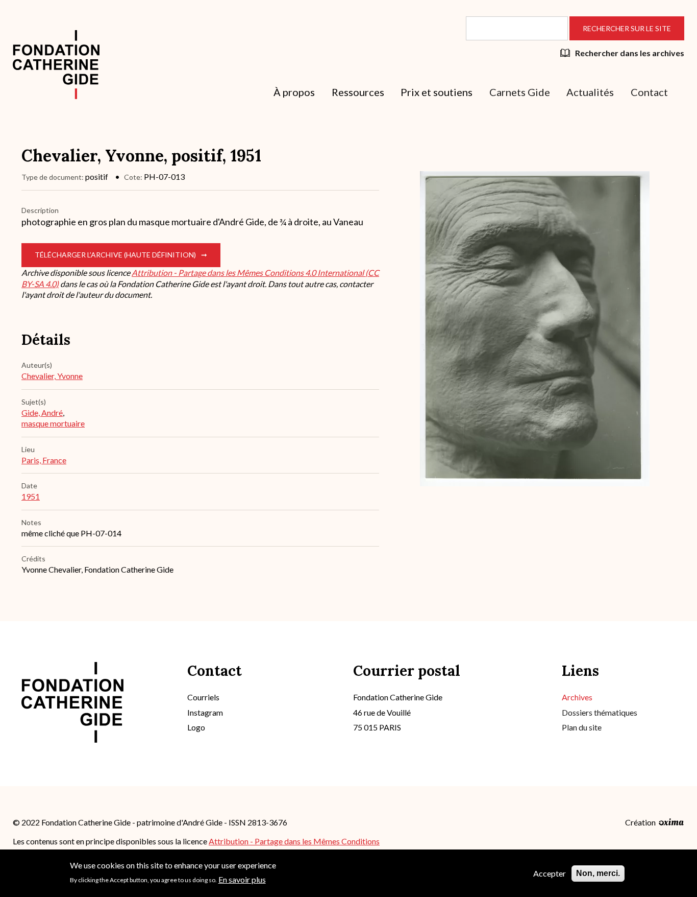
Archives (577, 697)
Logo (196, 727)
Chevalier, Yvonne (52, 376)
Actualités (590, 92)
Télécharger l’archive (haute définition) (115, 254)
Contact (649, 92)
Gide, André (42, 412)
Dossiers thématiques (599, 712)
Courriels (203, 697)
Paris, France (43, 460)
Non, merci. (598, 873)
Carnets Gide (519, 92)
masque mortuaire (53, 423)
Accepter (549, 873)
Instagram (205, 712)
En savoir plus (242, 879)
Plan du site (582, 727)
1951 (30, 496)
